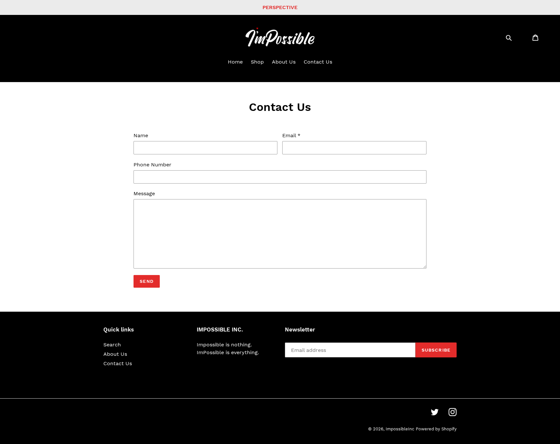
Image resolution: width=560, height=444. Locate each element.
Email (291, 135)
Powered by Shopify (436, 428)
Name (141, 135)
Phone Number (152, 165)
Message (144, 193)
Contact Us (117, 363)
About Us (115, 354)
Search (112, 345)
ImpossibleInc (400, 428)
